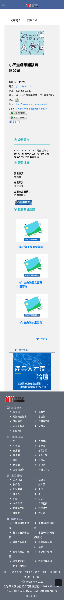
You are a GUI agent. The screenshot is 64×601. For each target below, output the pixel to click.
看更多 (44, 338)
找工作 (16, 494)
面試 (40, 499)
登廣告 (41, 426)
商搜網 (16, 450)
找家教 (16, 513)
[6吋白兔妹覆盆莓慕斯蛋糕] (32, 266)
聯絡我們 (17, 431)
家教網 (41, 465)
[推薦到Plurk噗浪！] (18, 122)
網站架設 (17, 489)
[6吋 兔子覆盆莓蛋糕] (32, 230)
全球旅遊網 (18, 469)
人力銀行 (42, 441)
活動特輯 (17, 421)
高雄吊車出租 (45, 561)
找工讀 (41, 513)
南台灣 (41, 446)
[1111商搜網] (32, 5)
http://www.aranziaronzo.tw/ (31, 104)
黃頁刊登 (17, 480)
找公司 (16, 412)
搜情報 (41, 416)
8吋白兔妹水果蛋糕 (30, 322)
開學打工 (42, 508)
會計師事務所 (45, 552)
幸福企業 (17, 503)
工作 (40, 489)
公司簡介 (15, 20)
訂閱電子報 (44, 421)
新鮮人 (41, 460)
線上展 (41, 484)
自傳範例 (42, 503)
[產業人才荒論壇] (32, 371)
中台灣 (16, 446)
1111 (15, 441)
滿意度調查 (18, 426)
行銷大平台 (44, 469)
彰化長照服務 (20, 566)
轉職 (15, 460)
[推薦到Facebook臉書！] (11, 122)
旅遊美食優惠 (20, 416)
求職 (15, 499)
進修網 (16, 455)
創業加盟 (42, 450)
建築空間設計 (20, 561)
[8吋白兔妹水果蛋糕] (32, 306)
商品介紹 (32, 20)
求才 (40, 494)
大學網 (16, 465)
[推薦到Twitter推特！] (14, 122)
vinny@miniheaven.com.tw (32, 108)
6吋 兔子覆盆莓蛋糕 (31, 247)
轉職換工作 (18, 508)
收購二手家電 (20, 542)
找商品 (41, 412)
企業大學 (42, 455)
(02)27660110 (23, 86)
